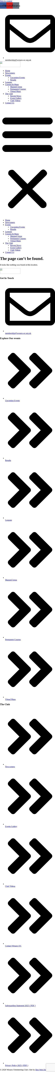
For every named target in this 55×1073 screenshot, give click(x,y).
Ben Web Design (42, 1070)
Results (13, 80)
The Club (9, 94)
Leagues (8, 82)
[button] (27, 161)
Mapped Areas (16, 87)
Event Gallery (15, 98)
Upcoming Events (17, 78)
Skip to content (6, 1)
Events (8, 75)
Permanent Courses (18, 89)
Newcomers (10, 73)
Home (7, 71)
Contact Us (9, 103)
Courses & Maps (12, 84)
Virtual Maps (15, 91)
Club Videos (15, 100)
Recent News (15, 96)
